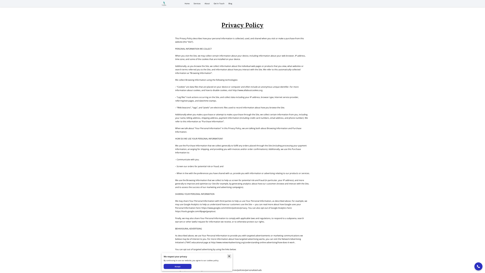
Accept (177, 266)
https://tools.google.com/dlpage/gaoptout (195, 211)
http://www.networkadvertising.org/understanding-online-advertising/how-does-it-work (252, 242)
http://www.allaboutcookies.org (247, 90)
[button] (478, 266)
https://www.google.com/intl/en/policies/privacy (224, 208)
